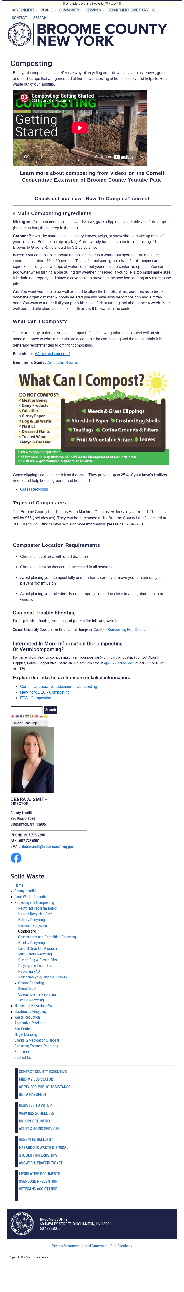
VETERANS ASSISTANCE (38, 1189)
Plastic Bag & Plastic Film (37, 960)
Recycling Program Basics (38, 908)
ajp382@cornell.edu (119, 663)
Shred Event (27, 988)
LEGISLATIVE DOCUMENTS (39, 1173)
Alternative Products (29, 1023)
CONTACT (20, 18)
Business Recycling (32, 925)
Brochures (22, 1051)
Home (18, 885)
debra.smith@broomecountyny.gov (48, 846)
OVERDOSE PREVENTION (38, 1181)
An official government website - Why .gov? (92, 3)
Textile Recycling (31, 1000)
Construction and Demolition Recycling (47, 937)
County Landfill (25, 891)
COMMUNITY (69, 10)
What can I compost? (52, 354)
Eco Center (22, 1029)
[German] (27, 716)
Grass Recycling (34, 489)
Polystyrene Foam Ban (35, 965)
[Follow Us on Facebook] (16, 862)
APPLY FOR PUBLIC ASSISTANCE (44, 1087)
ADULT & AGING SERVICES (39, 1128)
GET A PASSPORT (32, 1094)
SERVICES (94, 10)
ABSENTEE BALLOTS (35, 1139)
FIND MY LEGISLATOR (36, 1079)
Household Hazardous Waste (36, 1006)
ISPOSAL (61, 1147)
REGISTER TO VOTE (34, 1105)
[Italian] (32, 716)
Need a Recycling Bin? (35, 914)
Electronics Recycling (30, 1011)
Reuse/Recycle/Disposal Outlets (42, 977)
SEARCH (39, 18)
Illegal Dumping (25, 1034)
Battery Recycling (31, 919)
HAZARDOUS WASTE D (36, 1147)
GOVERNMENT (23, 10)
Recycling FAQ (29, 971)
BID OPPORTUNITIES (35, 1121)
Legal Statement (95, 1246)
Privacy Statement (66, 1246)
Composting (27, 931)
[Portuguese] (36, 716)
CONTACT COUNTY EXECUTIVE (43, 1071)
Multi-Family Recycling (35, 954)
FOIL (154, 10)
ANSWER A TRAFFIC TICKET (41, 1163)
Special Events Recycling (37, 994)
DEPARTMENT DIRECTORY (128, 10)
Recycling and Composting (34, 902)
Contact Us (22, 1057)
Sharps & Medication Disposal (36, 1040)
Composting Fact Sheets (126, 629)
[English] (12, 716)
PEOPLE (47, 10)
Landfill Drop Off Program (37, 948)
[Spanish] (46, 716)
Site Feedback (121, 1246)
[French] (22, 716)
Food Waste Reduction (31, 896)
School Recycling (31, 983)
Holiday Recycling (31, 942)
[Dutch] (17, 716)
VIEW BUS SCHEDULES (36, 1113)
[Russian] (41, 716)
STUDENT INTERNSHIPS (38, 1155)
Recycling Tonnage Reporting (36, 1046)
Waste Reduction (27, 1017)
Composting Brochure (63, 362)
